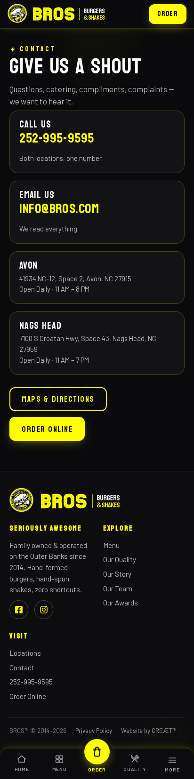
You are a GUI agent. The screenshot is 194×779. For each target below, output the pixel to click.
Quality (134, 769)
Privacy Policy (93, 730)
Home (22, 769)
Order (167, 14)
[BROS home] (56, 14)
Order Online (47, 429)
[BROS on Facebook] (18, 609)
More (172, 769)
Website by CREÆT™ (149, 730)
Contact (21, 667)
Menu (111, 545)
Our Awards (120, 602)
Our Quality (119, 559)
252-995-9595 (56, 138)
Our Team (117, 588)
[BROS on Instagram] (43, 609)
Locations (25, 653)
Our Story (117, 574)
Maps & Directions (58, 399)
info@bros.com (59, 209)
